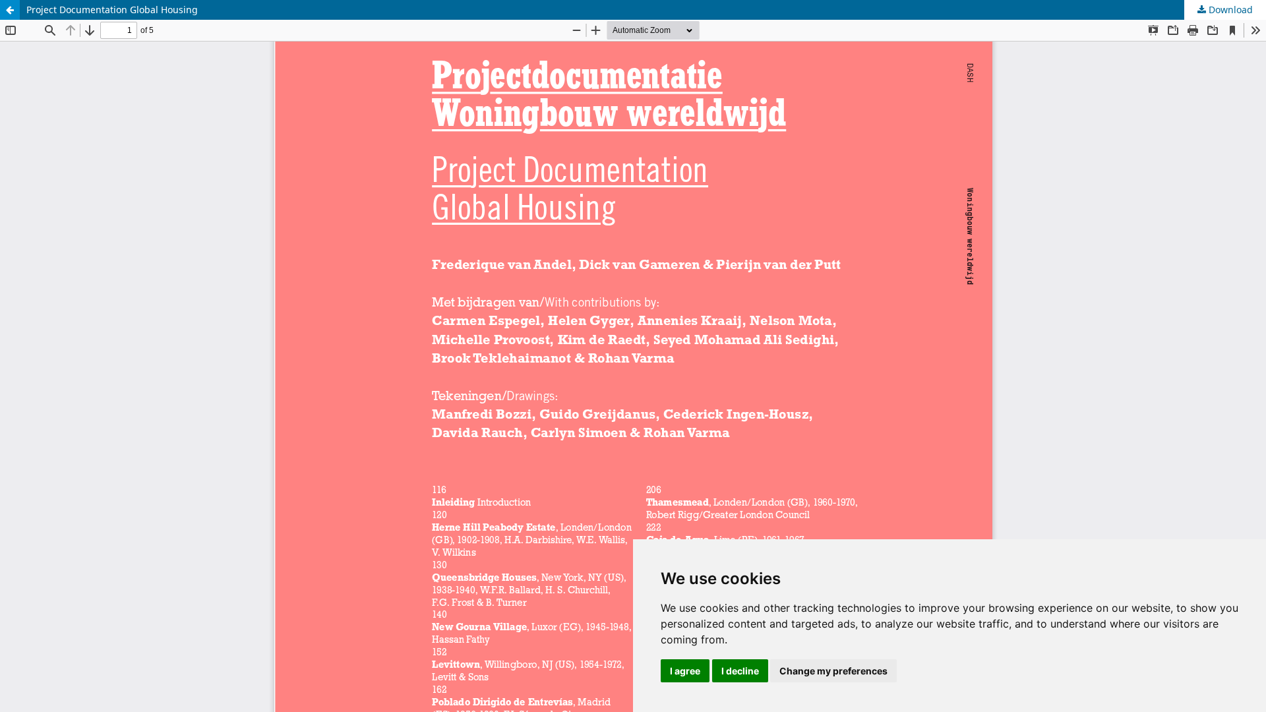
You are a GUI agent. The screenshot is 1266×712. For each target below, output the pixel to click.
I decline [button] (740, 670)
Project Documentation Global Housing (112, 9)
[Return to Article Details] (10, 10)
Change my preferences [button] (833, 670)
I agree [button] (685, 670)
